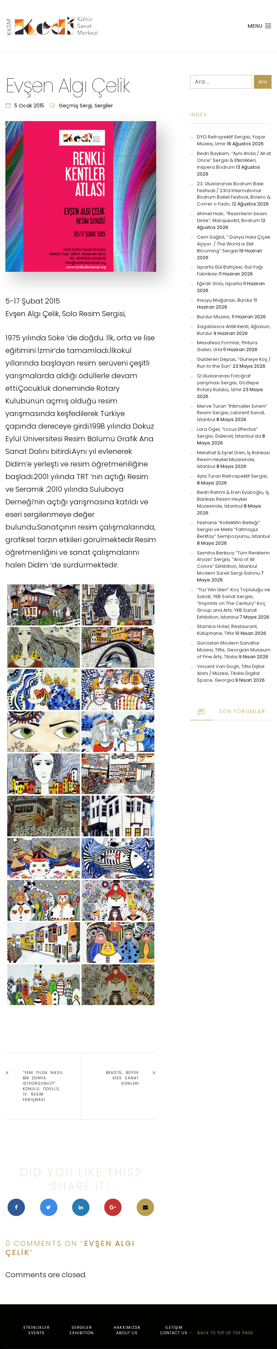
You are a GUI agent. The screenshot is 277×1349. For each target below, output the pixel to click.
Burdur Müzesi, (213, 317)
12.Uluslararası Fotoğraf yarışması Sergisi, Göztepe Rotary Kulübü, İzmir (228, 383)
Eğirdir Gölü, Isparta (219, 283)
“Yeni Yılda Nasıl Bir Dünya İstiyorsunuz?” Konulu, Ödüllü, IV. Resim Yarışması (43, 1086)
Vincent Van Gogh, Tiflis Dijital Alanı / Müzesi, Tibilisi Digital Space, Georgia (230, 673)
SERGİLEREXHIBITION (82, 1330)
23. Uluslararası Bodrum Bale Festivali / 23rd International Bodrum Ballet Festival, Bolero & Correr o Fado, (234, 194)
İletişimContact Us (174, 1330)
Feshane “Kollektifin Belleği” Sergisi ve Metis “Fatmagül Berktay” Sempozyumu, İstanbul (233, 529)
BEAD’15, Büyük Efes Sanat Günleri (122, 1078)
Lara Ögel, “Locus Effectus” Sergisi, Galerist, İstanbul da (229, 432)
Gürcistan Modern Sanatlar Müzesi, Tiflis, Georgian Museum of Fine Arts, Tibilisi (234, 650)
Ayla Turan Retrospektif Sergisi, (232, 476)
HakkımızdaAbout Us (127, 1330)
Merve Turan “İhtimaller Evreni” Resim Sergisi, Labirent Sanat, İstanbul (232, 413)
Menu (256, 26)
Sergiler (103, 105)
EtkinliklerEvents (36, 1330)
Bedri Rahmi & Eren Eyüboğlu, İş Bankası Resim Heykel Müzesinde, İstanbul (233, 499)
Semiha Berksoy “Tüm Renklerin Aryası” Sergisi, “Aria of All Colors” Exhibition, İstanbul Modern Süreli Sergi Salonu (233, 563)
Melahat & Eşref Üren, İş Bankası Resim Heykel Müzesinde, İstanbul (233, 459)
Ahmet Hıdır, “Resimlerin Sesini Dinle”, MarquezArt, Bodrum (232, 217)
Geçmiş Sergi (75, 105)
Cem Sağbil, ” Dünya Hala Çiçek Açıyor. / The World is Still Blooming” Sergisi (233, 244)
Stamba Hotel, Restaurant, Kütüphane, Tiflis (227, 629)
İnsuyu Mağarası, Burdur (225, 300)
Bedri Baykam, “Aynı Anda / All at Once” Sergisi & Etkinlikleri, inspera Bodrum (234, 160)
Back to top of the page (225, 1333)
